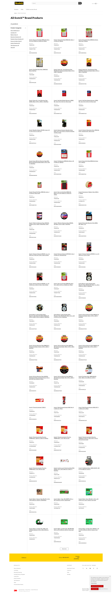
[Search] (80, 3)
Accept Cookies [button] (94, 588)
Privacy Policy (27, 589)
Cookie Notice (94, 583)
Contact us (24, 557)
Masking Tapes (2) (14, 34)
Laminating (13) (13, 32)
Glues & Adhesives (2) (15, 30)
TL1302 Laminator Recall (31, 9)
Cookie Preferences (34, 589)
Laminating (16, 570)
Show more (64, 548)
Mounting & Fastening (18, 572)
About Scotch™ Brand (71, 568)
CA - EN (93, 3)
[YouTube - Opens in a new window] (90, 568)
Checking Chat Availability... (76, 557)
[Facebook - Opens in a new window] (94, 568)
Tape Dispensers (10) (15, 45)
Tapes (15, 582)
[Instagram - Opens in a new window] (97, 568)
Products (16, 9)
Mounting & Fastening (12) (16, 37)
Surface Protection (17, 578)
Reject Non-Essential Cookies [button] (97, 586)
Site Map (68, 574)
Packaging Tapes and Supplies (19, 574)
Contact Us (69, 570)
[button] (103, 589)
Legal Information (22, 589)
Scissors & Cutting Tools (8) (16, 41)
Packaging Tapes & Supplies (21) (17, 39)
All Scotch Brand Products (18, 584)
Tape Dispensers (17, 580)
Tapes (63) (13, 47)
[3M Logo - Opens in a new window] (19, 3)
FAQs (22, 9)
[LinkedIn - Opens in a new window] (87, 568)
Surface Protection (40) (15, 43)
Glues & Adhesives (17, 568)
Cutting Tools (16, 576)
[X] (83, 568)
